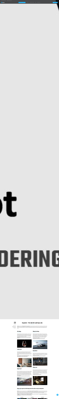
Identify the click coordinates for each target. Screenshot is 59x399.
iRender (44, 327)
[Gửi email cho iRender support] (57, 395)
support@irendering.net (10, 0)
